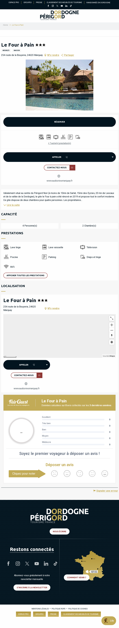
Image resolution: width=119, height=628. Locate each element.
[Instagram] (53, 6)
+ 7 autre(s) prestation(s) (59, 143)
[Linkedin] (66, 6)
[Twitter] (57, 6)
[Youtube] (61, 6)
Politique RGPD (58, 609)
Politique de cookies (78, 609)
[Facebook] (48, 6)
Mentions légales (40, 609)
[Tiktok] (70, 6)
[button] (59, 85)
